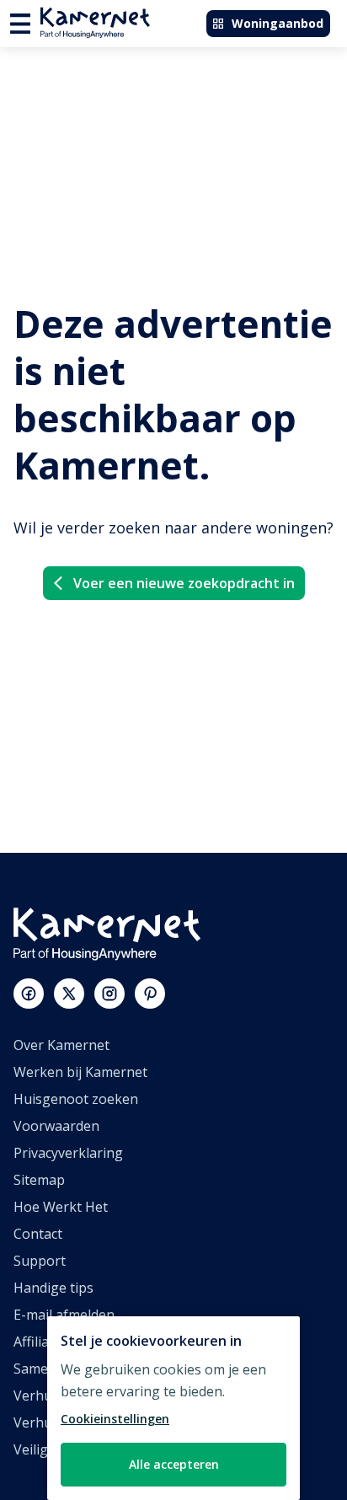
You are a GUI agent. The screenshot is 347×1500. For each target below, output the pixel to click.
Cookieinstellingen (115, 1419)
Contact (37, 1233)
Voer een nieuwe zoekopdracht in (184, 583)
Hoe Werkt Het (60, 1206)
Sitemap (39, 1180)
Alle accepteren (174, 1464)
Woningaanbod (277, 23)
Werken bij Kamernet (80, 1072)
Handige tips (53, 1287)
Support (39, 1260)
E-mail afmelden (64, 1314)
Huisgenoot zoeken (75, 1099)
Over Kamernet (61, 1045)
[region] (173, 1408)
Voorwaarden (56, 1126)
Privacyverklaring (68, 1153)
